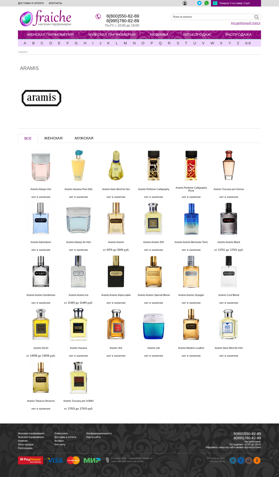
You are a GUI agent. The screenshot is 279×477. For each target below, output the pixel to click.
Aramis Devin (40, 348)
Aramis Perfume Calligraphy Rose (191, 189)
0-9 (248, 43)
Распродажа (25, 448)
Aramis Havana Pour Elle (79, 189)
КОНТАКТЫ (55, 3)
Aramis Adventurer (41, 242)
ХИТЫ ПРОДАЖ (197, 34)
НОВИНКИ (159, 34)
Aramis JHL (116, 348)
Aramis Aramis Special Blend (154, 295)
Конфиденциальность (99, 433)
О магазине (61, 433)
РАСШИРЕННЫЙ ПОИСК (245, 23)
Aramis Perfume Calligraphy (153, 189)
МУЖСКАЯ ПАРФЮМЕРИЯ (111, 34)
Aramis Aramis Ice (78, 295)
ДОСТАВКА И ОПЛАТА (31, 3)
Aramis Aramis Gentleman (41, 295)
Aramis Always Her (40, 189)
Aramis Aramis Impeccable (116, 295)
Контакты (60, 444)
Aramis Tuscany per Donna (229, 189)
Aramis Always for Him (78, 242)
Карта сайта (93, 437)
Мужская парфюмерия (31, 437)
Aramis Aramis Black (229, 242)
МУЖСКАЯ (84, 138)
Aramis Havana (78, 348)
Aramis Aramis (116, 242)
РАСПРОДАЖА (238, 34)
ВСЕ (28, 138)
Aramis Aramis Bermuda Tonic (191, 242)
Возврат (59, 440)
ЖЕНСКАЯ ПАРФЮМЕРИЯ (50, 34)
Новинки (23, 440)
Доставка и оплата (65, 437)
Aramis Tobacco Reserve (41, 401)
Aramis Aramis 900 (153, 242)
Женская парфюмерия (31, 433)
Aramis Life (153, 348)
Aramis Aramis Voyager (191, 295)
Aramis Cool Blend (228, 295)
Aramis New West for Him (229, 348)
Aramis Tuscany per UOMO (78, 401)
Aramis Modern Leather (191, 348)
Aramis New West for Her (116, 189)
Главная (22, 52)
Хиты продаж (25, 444)
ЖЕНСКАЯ (53, 138)
